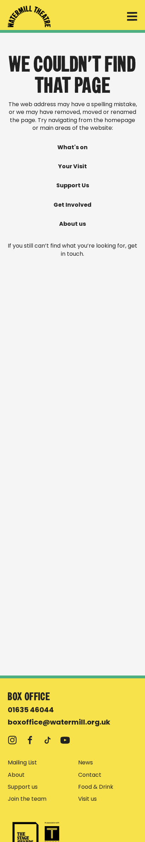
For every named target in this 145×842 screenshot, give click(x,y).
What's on (72, 147)
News (85, 763)
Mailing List (22, 763)
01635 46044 (31, 710)
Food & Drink (95, 787)
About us (72, 224)
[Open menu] (132, 17)
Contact (89, 775)
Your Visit (72, 166)
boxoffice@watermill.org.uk (59, 722)
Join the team (27, 799)
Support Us (72, 185)
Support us (23, 787)
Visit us (87, 799)
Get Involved (72, 205)
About (16, 775)
